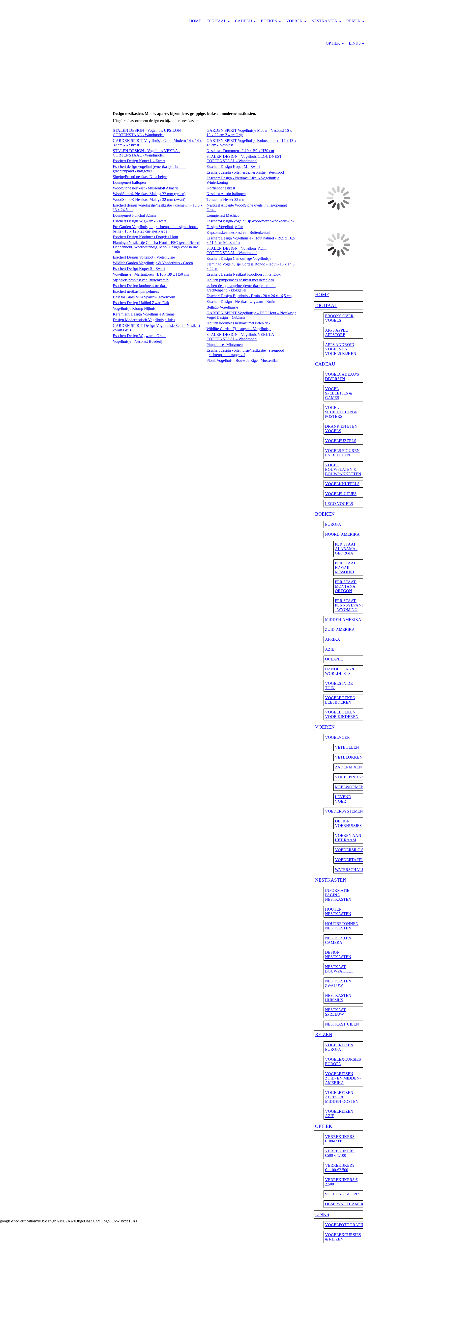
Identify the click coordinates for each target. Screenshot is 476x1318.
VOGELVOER (337, 737)
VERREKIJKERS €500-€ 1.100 (340, 1153)
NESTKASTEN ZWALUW (338, 983)
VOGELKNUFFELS (342, 484)
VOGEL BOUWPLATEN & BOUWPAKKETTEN (343, 469)
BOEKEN (325, 514)
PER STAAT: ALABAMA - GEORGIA (346, 548)
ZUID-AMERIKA (340, 629)
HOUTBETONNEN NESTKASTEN (341, 926)
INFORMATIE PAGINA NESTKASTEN (338, 894)
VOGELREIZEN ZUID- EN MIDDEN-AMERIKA (343, 1078)
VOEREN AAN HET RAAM (348, 837)
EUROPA (333, 524)
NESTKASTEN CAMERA (338, 940)
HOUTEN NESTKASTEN (338, 911)
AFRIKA (332, 639)
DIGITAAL (326, 305)
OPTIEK (323, 1126)
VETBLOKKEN (348, 757)
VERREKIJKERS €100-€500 (340, 1138)
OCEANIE (334, 659)
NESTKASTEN (330, 880)
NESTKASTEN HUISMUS (338, 997)
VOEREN (325, 727)
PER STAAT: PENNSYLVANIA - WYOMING (350, 605)
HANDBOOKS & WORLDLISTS (340, 671)
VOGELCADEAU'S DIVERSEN (342, 376)
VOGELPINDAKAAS (353, 777)
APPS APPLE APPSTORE (336, 332)
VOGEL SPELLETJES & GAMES (338, 393)
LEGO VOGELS (339, 503)
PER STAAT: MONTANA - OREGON (346, 586)
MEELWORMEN (349, 787)
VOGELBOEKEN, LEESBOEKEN (341, 700)
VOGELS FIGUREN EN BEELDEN (342, 452)
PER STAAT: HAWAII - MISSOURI (346, 567)
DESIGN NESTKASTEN (338, 954)
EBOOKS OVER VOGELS (339, 318)
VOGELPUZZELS (340, 441)
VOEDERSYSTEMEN (344, 811)
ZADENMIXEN (348, 767)
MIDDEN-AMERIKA (343, 619)
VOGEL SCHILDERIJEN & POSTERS (341, 412)
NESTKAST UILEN (342, 1024)
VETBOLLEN (347, 747)
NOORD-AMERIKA (342, 534)
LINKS (322, 1214)
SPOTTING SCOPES (342, 1194)
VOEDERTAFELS (350, 860)
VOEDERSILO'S (349, 850)
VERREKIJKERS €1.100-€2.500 (340, 1167)
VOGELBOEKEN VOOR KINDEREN (341, 714)
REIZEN (323, 1034)
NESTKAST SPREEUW (335, 1012)
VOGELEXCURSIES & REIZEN (343, 1237)
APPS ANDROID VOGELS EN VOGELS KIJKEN (340, 349)
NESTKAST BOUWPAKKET (339, 969)
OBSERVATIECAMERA (345, 1204)
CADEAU (325, 364)
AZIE (329, 649)
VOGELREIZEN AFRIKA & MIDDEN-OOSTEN (341, 1097)
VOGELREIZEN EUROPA (339, 1047)
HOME (322, 294)
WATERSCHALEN (351, 870)
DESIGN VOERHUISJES (348, 823)
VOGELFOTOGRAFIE (344, 1225)
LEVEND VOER (343, 799)
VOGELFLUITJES (341, 494)
